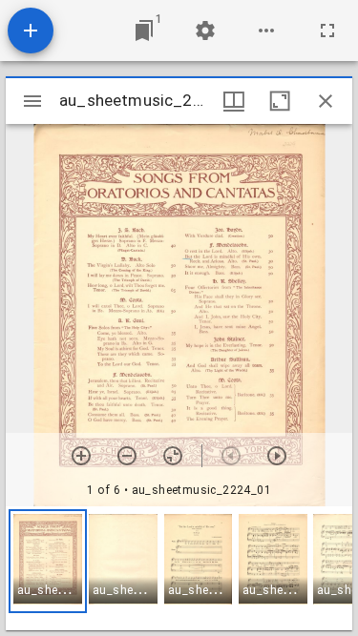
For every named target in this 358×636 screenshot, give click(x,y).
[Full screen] (327, 30)
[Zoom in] (81, 456)
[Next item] (277, 456)
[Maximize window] (280, 101)
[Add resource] (30, 30)
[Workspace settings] (205, 30)
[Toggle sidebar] (32, 101)
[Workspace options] (266, 30)
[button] (47, 561)
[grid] (179, 568)
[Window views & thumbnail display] (234, 101)
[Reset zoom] (173, 456)
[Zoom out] (127, 456)
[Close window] (325, 101)
